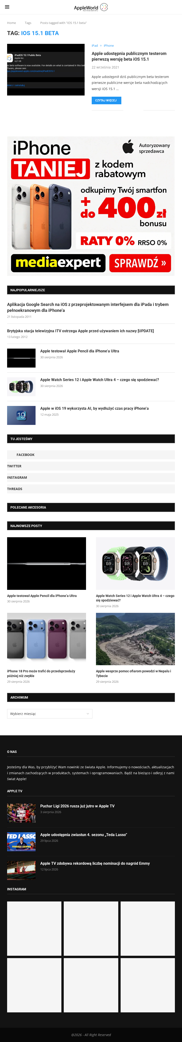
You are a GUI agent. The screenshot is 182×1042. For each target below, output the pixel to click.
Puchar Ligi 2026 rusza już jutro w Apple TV (77, 806)
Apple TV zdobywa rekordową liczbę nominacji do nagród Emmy (95, 863)
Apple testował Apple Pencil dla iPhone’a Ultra (79, 351)
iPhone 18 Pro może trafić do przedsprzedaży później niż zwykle (41, 673)
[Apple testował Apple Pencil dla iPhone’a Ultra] (21, 358)
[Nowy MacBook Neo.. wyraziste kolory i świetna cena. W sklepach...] (34, 985)
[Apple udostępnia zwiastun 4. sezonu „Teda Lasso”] (21, 841)
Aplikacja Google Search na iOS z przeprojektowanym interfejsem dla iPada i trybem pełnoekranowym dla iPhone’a (88, 307)
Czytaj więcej (106, 100)
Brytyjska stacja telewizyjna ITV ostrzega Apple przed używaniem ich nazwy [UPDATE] (80, 331)
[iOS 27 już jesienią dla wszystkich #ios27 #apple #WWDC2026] (91, 928)
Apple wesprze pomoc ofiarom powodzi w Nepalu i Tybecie (133, 673)
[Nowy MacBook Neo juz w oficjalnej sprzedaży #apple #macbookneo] (147, 928)
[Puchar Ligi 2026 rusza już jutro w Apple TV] (21, 813)
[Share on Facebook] (130, 110)
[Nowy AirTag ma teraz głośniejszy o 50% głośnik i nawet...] (147, 985)
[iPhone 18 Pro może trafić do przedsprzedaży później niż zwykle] (46, 639)
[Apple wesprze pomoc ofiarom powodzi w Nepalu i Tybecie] (135, 639)
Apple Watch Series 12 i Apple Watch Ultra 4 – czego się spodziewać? (99, 380)
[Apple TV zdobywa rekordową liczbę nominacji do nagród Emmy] (21, 870)
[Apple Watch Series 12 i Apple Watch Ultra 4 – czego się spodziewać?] (21, 386)
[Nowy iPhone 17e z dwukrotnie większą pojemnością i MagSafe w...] (91, 985)
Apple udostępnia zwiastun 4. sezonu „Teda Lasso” (83, 835)
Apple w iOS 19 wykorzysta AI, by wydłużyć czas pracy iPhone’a (94, 408)
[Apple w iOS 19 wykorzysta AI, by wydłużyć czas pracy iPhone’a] (21, 415)
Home (11, 23)
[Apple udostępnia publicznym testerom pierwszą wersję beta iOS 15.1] (46, 70)
